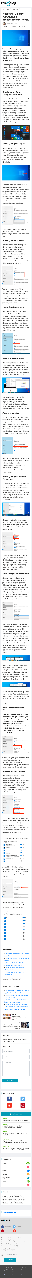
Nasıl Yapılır (15, 9)
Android (5, 1202)
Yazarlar (13, 1268)
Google (5, 1199)
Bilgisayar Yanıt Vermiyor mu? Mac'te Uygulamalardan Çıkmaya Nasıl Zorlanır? (15, 1141)
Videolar (4, 1181)
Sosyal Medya (6, 1178)
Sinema (5, 1196)
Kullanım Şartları (24, 1270)
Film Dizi (4, 1174)
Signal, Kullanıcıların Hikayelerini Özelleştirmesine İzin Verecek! (12, 1126)
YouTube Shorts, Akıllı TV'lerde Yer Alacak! (15, 1120)
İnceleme (5, 1185)
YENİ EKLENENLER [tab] (17, 1114)
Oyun (11, 1202)
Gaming (4, 1170)
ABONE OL (10, 1259)
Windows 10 (16, 979)
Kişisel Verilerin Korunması (10, 1270)
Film (22, 1196)
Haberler (4, 1118)
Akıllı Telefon (12, 1199)
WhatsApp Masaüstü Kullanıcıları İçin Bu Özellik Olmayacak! (14, 1134)
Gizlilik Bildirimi (16, 1272)
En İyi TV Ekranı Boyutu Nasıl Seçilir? (17, 1004)
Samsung (21, 1199)
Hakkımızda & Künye (22, 1268)
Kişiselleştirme (7, 979)
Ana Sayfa (6, 9)
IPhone (17, 1196)
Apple (11, 1196)
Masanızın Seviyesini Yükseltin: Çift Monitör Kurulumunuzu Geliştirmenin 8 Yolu (15, 1149)
